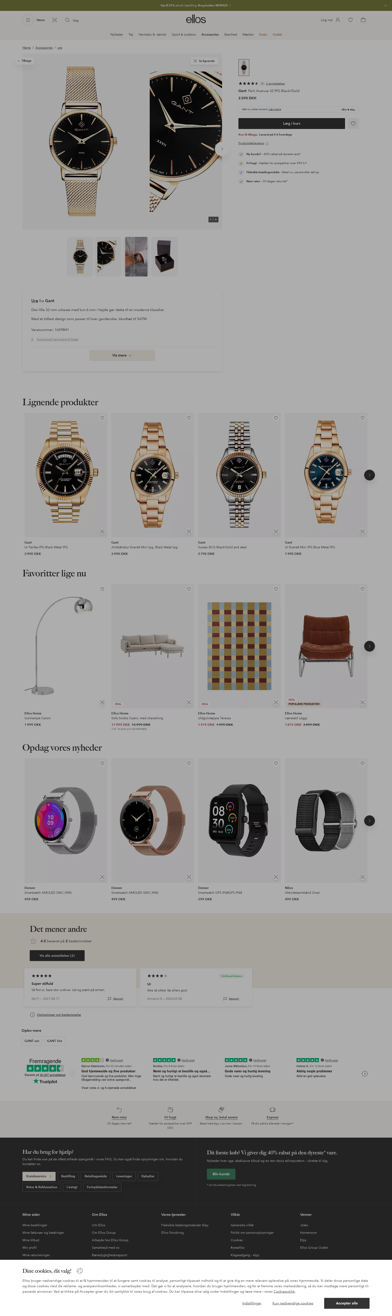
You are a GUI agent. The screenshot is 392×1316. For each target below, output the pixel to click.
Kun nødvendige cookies (292, 1303)
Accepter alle (347, 1303)
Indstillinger (252, 1303)
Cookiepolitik (284, 1291)
